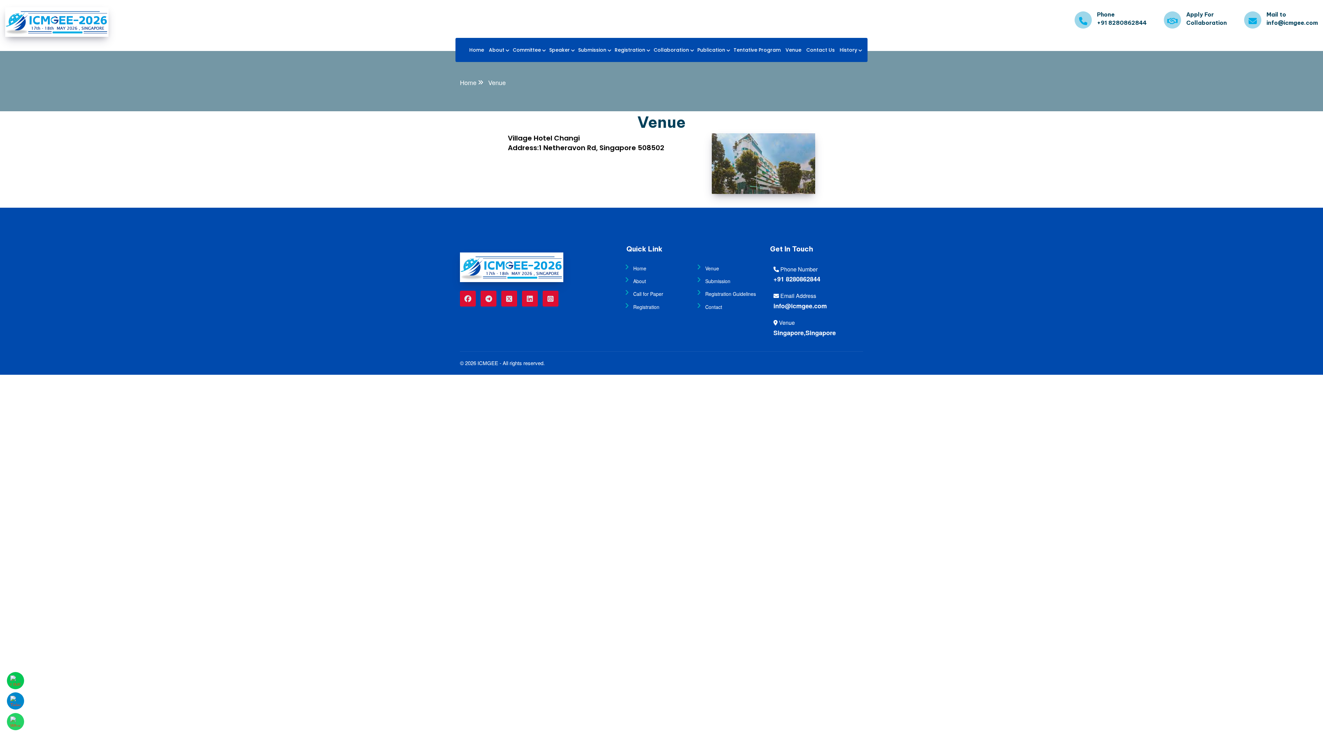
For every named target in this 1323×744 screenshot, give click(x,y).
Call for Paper (648, 293)
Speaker (559, 49)
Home (476, 49)
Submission (592, 49)
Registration (630, 49)
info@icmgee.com (800, 305)
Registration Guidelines (730, 293)
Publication (711, 49)
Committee (527, 49)
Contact (713, 306)
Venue (793, 49)
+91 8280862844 (796, 279)
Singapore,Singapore (804, 332)
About (496, 49)
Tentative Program (757, 49)
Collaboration (671, 49)
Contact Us (820, 49)
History (848, 49)
